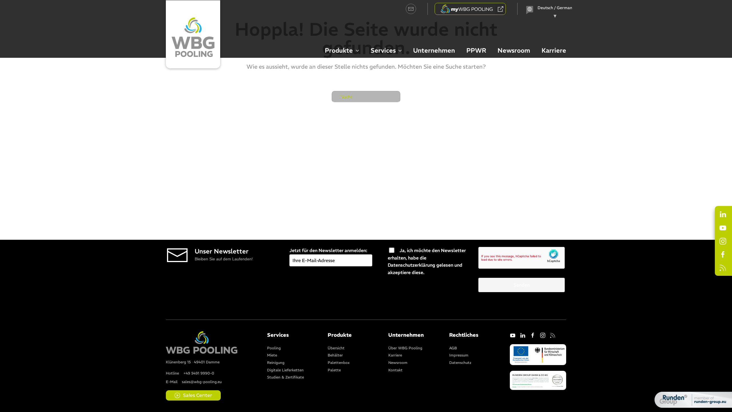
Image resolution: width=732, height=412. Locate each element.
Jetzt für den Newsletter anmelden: (328, 250)
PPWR (476, 50)
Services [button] (383, 50)
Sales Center (197, 395)
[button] (538, 380)
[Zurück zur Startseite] (193, 34)
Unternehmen (434, 50)
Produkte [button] (339, 50)
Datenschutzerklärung (411, 265)
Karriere (554, 50)
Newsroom (514, 50)
